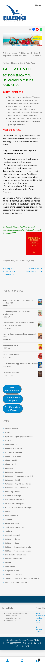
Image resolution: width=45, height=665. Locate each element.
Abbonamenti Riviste (13, 448)
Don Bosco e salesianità (14, 500)
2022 (36, 53)
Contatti (38, 632)
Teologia (8, 531)
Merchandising (11, 444)
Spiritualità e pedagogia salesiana (19, 436)
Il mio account (7, 661)
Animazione (10, 567)
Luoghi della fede (12, 571)
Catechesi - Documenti (14, 472)
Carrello (34, 659)
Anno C (29, 53)
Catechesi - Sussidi (12, 480)
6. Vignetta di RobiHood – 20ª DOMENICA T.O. (9, 271)
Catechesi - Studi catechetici (16, 488)
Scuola (38, 625)
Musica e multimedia (13, 559)
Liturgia (14, 53)
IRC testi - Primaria (13, 543)
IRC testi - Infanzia (12, 539)
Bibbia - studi (10, 464)
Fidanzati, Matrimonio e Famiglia (18, 507)
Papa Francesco (11, 515)
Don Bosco (39, 629)
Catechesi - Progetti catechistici (18, 484)
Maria (7, 511)
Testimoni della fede (13, 574)
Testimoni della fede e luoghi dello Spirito (22, 578)
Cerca (22, 661)
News (37, 627)
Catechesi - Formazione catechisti (19, 476)
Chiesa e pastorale (12, 492)
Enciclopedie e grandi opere (16, 555)
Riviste (38, 623)
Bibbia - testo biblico (13, 456)
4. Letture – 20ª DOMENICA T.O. (34, 270)
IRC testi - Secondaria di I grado (18, 547)
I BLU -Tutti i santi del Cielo (16, 582)
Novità (8, 440)
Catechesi (9, 468)
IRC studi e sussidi (12, 535)
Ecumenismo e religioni (14, 504)
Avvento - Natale (12, 523)
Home (7, 53)
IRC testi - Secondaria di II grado (18, 551)
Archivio (22, 53)
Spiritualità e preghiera (14, 527)
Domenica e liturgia (13, 496)
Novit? (7, 433)
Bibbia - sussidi (11, 460)
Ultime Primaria (11, 429)
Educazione (9, 563)
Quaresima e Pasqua (13, 452)
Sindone (8, 519)
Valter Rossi (30, 63)
